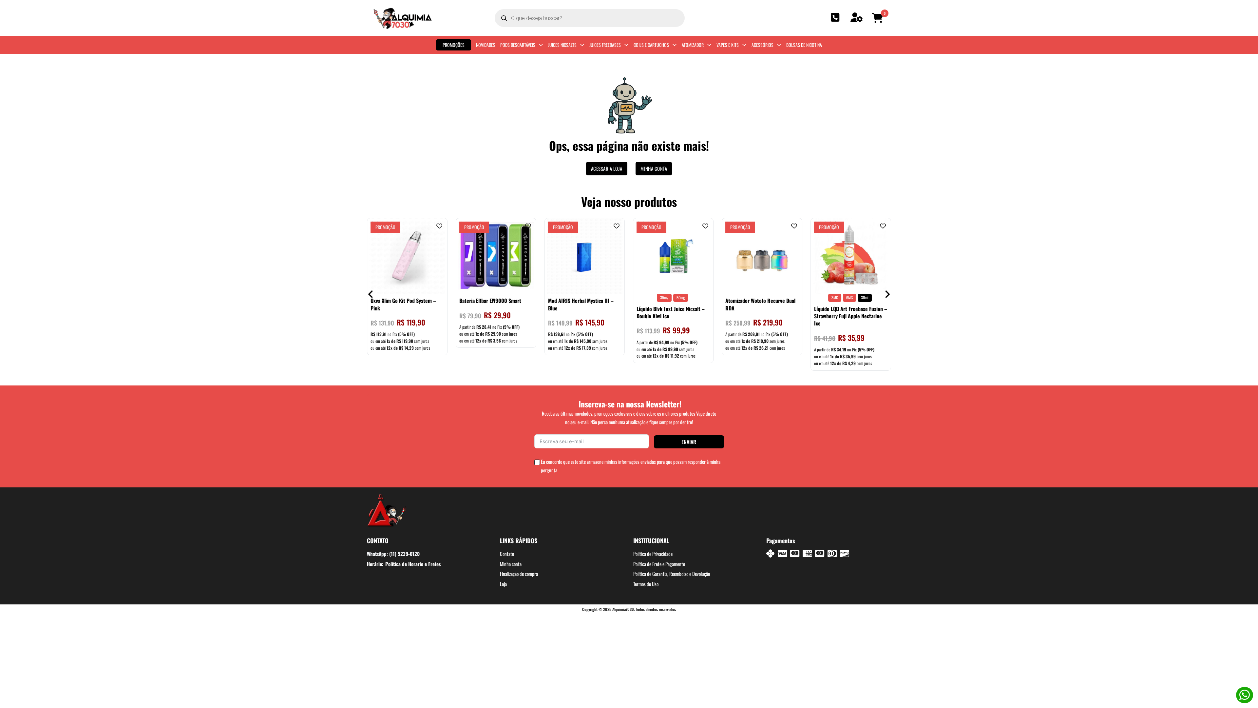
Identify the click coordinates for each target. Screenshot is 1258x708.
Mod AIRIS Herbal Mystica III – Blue (581, 304)
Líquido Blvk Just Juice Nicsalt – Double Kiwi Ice (671, 312)
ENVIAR (688, 442)
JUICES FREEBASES (605, 44)
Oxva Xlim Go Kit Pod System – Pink (403, 304)
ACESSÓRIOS (762, 44)
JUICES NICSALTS (562, 44)
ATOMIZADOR (693, 44)
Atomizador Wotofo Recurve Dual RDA (760, 304)
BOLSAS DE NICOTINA (804, 44)
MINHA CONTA (653, 168)
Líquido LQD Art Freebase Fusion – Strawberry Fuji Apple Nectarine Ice (850, 316)
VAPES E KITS (727, 44)
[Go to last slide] (371, 294)
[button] (878, 18)
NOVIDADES (485, 44)
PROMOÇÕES (454, 44)
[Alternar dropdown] (541, 45)
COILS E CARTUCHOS (651, 44)
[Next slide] (887, 294)
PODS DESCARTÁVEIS (517, 44)
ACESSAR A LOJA (606, 168)
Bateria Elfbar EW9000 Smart (490, 301)
